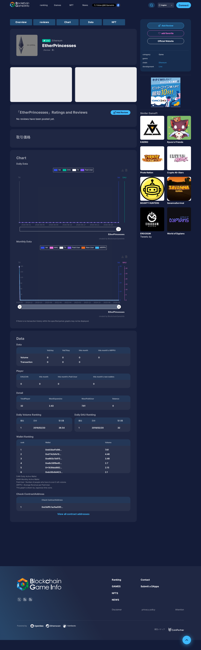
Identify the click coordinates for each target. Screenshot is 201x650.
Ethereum (163, 62)
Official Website (166, 41)
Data (90, 22)
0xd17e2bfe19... (53, 454)
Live (160, 66)
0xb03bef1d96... (53, 449)
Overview (21, 22)
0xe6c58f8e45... (53, 463)
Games (57, 5)
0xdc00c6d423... (54, 472)
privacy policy (148, 609)
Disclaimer (117, 609)
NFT (71, 5)
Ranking (116, 579)
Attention (179, 609)
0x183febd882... (53, 467)
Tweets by (146, 236)
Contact (145, 579)
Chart (67, 22)
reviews (44, 22)
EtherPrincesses (59, 45)
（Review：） (48, 50)
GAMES (116, 586)
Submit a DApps (150, 586)
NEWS (115, 599)
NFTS (115, 593)
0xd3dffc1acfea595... (52, 507)
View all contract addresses (73, 514)
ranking (44, 5)
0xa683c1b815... (53, 458)
